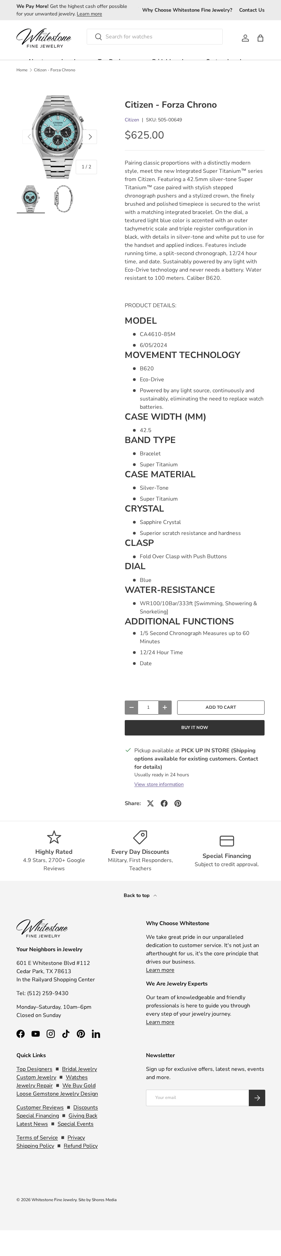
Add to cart (221, 707)
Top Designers (34, 1069)
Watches (77, 1077)
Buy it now (194, 728)
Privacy (76, 1137)
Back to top (137, 895)
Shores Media (104, 1200)
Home (21, 70)
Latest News (32, 1124)
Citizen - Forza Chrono (54, 70)
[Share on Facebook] (164, 803)
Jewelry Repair (34, 1085)
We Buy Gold (79, 1085)
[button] (260, 38)
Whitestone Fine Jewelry (54, 1200)
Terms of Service (37, 1137)
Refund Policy (81, 1146)
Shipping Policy (35, 1146)
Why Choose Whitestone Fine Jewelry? (187, 10)
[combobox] (154, 36)
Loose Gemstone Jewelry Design (57, 1094)
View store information (159, 784)
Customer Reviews (40, 1107)
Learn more (89, 13)
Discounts (85, 1107)
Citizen (132, 120)
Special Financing (37, 1116)
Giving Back (83, 1116)
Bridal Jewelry (79, 1069)
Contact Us (252, 10)
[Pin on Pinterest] (178, 803)
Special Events (76, 1124)
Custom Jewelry (36, 1077)
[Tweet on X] (150, 803)
